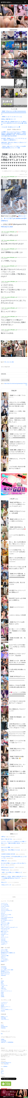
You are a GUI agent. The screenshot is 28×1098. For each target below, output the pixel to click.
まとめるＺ (3, 921)
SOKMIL (2, 996)
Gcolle (2, 992)
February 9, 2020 (7, 227)
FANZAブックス (4, 1016)
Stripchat (3, 1011)
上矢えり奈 (9, 362)
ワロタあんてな (4, 942)
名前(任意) (3, 374)
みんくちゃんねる (4, 951)
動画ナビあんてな (4, 931)
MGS (2, 982)
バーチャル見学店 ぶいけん (6, 1009)
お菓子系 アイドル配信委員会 (7, 1042)
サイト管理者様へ (4, 1066)
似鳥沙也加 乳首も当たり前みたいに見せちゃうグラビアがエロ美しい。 (13, 143)
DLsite (2, 1025)
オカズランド (4, 954)
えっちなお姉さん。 (5, 959)
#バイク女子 (8, 218)
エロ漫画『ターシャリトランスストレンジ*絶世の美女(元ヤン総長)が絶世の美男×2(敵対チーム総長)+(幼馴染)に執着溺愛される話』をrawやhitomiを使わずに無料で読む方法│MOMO (13, 134)
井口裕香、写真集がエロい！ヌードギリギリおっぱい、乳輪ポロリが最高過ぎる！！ (13, 139)
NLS (2, 1033)
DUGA (2, 984)
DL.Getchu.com (4, 1026)
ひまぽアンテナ (4, 916)
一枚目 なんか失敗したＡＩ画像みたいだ (11, 872)
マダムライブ (4, 1003)
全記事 (2, 1071)
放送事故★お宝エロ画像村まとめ (8, 952)
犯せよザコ (4, 882)
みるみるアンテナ (4, 934)
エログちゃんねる (4, 909)
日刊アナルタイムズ (5, 974)
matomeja (3, 940)
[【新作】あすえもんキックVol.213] (20, 825)
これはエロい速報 (4, 955)
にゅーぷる (3, 907)
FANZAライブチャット (5, 1006)
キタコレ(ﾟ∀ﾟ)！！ (5, 941)
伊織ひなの (4, 860)
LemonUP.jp (3, 1040)
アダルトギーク (4, 958)
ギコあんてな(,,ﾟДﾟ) (5, 906)
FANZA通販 (3, 1018)
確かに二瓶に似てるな (6, 839)
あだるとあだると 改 (5, 972)
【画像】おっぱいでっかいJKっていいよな (11, 116)
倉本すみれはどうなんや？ (7, 867)
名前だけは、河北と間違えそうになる (10, 850)
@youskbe (6, 1063)
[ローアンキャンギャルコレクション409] (7, 825)
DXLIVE (2, 1005)
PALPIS (2, 995)
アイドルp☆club (4, 904)
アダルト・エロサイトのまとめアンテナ (9, 927)
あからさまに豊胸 (5, 847)
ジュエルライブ (4, 1002)
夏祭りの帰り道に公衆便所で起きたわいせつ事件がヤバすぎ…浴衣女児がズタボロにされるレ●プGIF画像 (14, 123)
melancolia (3, 975)
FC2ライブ (3, 1008)
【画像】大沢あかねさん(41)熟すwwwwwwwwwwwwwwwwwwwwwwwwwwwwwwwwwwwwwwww (13, 112)
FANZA (2, 981)
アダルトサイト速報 (5, 923)
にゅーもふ (3, 938)
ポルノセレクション (5, 926)
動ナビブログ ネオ (5, 924)
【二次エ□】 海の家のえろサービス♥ (10, 127)
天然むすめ (3, 988)
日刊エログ (3, 957)
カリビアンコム (4, 985)
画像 (13, 362)
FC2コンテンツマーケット (6, 991)
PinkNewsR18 (4, 919)
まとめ (26, 174)
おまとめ (3, 913)
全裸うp (3, 836)
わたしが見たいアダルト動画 (7, 969)
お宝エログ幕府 (4, 950)
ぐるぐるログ (4, 933)
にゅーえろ (3, 911)
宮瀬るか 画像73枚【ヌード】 (8, 119)
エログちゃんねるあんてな (6, 910)
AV (1, 1072)
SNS (5, 362)
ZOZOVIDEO (3, 967)
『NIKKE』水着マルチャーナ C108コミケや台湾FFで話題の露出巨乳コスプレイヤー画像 (13, 147)
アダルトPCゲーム (5, 1019)
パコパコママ (4, 989)
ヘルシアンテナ (4, 930)
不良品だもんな (5, 870)
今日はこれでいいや (6, 885)
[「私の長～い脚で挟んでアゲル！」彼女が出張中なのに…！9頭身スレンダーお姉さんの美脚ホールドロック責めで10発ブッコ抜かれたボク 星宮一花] (13, 348)
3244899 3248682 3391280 (8, 854)
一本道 (2, 986)
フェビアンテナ (4, 903)
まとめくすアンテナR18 (6, 914)
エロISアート (3, 944)
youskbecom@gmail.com (6, 1062)
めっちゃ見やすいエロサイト (7, 920)
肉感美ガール (4, 961)
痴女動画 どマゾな (5, 971)
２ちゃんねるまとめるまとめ (7, 917)
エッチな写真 (4, 968)
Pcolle (2, 993)
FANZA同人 (3, 1028)
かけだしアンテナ (4, 937)
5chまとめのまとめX (5, 928)
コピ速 (2, 935)
